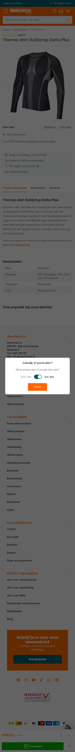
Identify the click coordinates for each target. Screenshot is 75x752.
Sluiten (37, 387)
